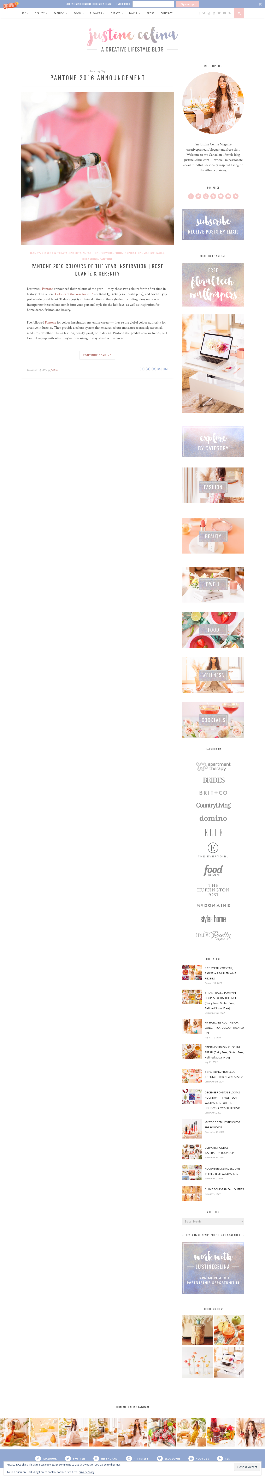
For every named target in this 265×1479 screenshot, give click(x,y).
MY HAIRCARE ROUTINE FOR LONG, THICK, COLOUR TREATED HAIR (224, 1028)
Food (77, 13)
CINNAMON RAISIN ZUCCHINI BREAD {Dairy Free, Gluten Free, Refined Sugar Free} (224, 1052)
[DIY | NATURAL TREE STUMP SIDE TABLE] (197, 1330)
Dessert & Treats (55, 252)
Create (115, 13)
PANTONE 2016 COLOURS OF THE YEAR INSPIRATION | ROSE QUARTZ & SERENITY (97, 269)
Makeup (149, 252)
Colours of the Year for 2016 (74, 294)
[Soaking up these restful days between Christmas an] (73, 1432)
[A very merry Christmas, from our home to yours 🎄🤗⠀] (103, 1432)
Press (150, 13)
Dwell (133, 13)
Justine (54, 370)
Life (23, 13)
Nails (160, 252)
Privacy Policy (86, 1472)
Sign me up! (187, 4)
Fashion (59, 13)
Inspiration (133, 252)
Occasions (90, 258)
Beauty (40, 13)
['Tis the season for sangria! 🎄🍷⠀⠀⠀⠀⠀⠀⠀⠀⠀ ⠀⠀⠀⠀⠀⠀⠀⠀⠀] (221, 1432)
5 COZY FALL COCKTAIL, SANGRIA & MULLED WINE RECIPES (220, 973)
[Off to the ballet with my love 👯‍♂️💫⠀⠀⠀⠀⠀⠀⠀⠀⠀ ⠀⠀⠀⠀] (191, 1432)
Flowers (96, 13)
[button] (132, 4)
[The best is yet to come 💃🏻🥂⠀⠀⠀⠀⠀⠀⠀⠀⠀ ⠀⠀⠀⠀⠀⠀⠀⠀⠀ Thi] (14, 1432)
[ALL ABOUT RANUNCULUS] (197, 1363)
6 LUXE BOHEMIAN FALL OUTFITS (224, 1189)
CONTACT (166, 13)
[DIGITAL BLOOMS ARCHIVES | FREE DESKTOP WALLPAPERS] (229, 1363)
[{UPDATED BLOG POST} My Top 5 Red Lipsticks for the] (250, 1432)
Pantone (106, 258)
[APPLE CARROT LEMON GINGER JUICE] (229, 1330)
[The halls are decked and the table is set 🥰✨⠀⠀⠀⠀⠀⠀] (132, 1432)
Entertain (77, 252)
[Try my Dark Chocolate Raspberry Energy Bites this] (162, 1432)
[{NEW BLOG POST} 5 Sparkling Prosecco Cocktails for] (44, 1432)
